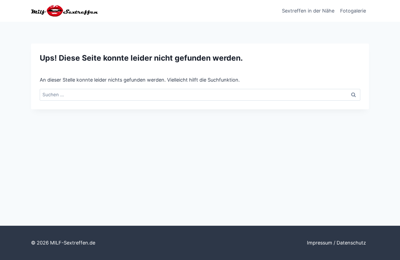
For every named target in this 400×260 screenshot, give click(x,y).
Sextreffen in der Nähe (308, 11)
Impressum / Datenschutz (336, 243)
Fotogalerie (353, 11)
